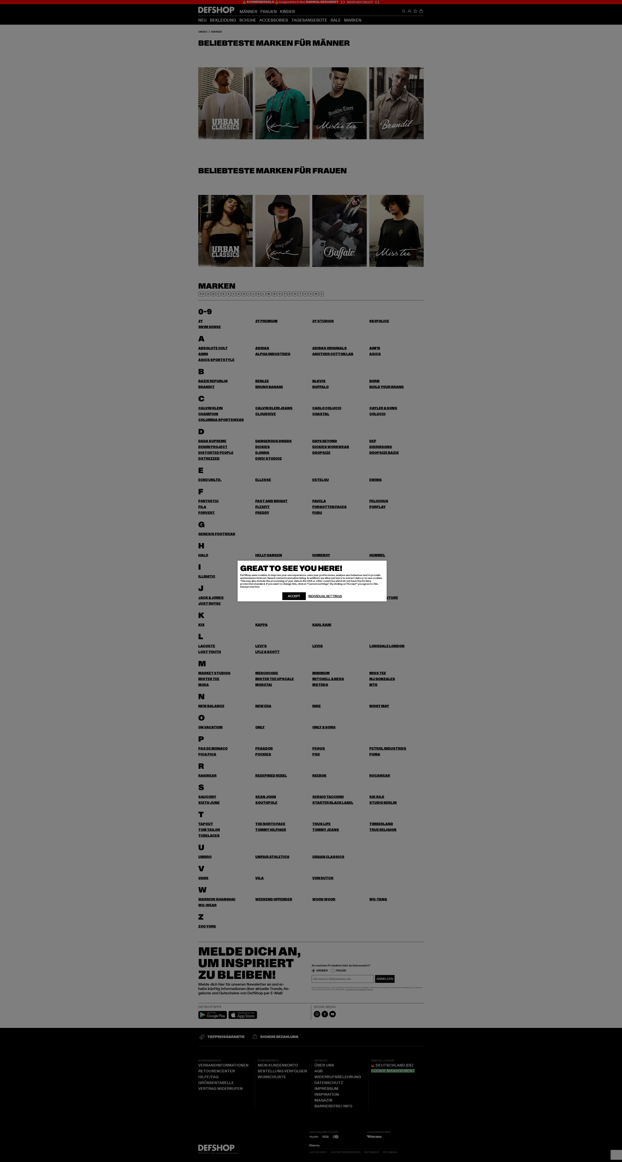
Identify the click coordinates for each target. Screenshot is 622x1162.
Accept (294, 596)
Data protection (250, 587)
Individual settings (325, 596)
